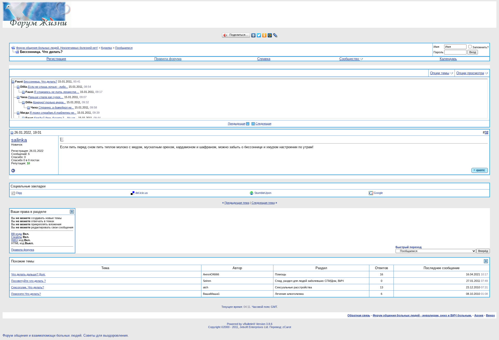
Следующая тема (263, 202)
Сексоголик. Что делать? (27, 287)
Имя (436, 46)
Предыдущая (236, 123)
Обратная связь (358, 315)
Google (378, 192)
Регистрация (56, 59)
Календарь (448, 59)
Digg (19, 192)
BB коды (16, 233)
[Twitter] (259, 35)
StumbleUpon (262, 192)
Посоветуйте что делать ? (28, 280)
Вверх (490, 315)
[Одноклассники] (264, 35)
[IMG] (14, 240)
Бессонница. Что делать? (40, 81)
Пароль (438, 52)
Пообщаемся (124, 47)
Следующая (263, 123)
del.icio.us (141, 192)
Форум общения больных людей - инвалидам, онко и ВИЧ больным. (422, 315)
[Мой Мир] (270, 35)
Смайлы (16, 237)
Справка (263, 59)
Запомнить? (480, 47)
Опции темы (439, 73)
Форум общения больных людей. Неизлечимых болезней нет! (57, 47)
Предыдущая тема (237, 202)
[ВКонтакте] (253, 35)
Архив (478, 315)
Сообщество (349, 59)
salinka (19, 140)
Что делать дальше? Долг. (28, 274)
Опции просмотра (470, 73)
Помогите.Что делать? (26, 293)
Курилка (106, 47)
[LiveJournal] (275, 35)
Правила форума (167, 59)
